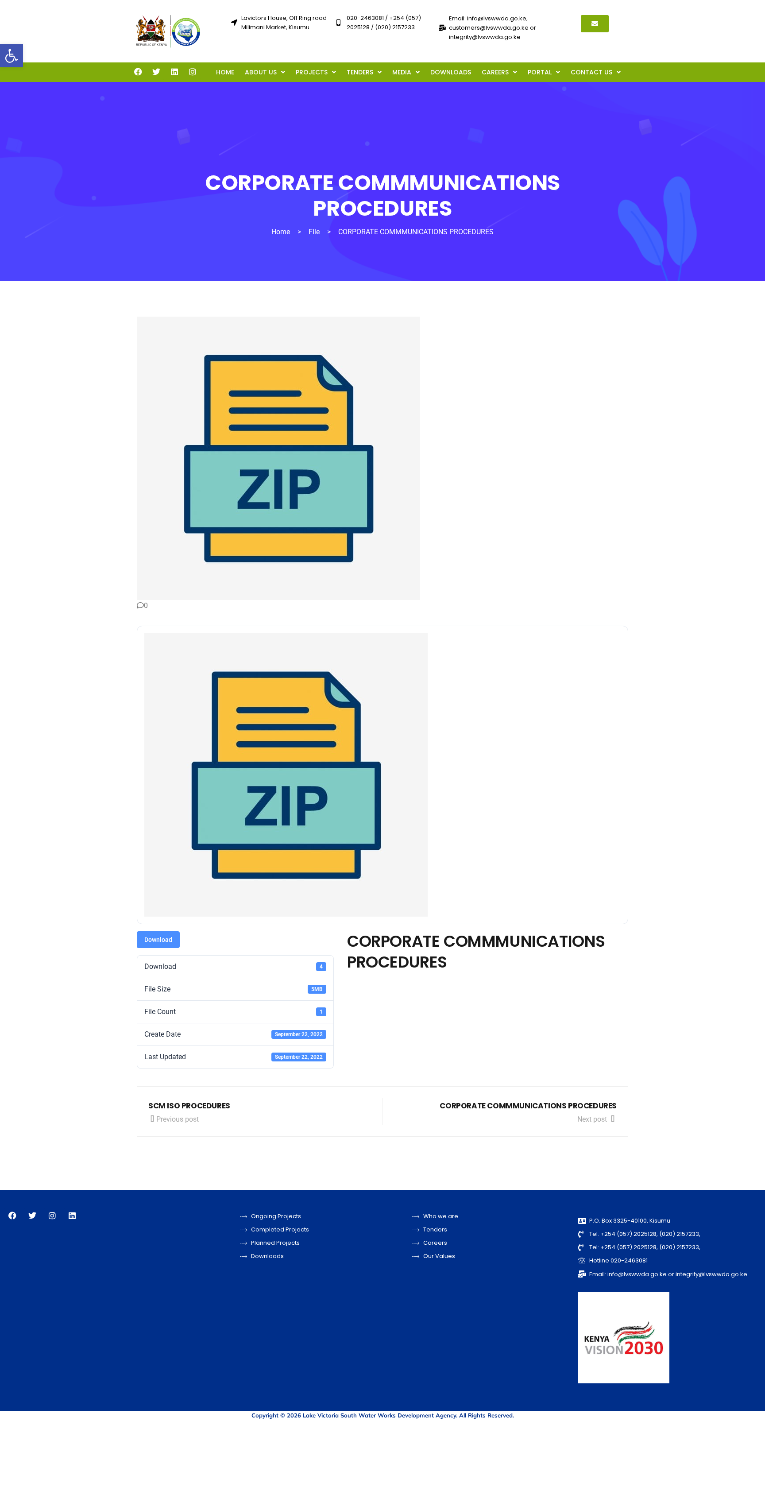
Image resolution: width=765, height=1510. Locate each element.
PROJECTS (312, 72)
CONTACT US (591, 72)
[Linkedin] (174, 72)
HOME (225, 72)
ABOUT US (261, 72)
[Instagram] (193, 72)
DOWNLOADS (450, 72)
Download (158, 939)
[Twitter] (156, 72)
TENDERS (360, 72)
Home (280, 232)
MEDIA (401, 72)
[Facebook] (138, 72)
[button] (11, 55)
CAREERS (495, 72)
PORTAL (540, 72)
